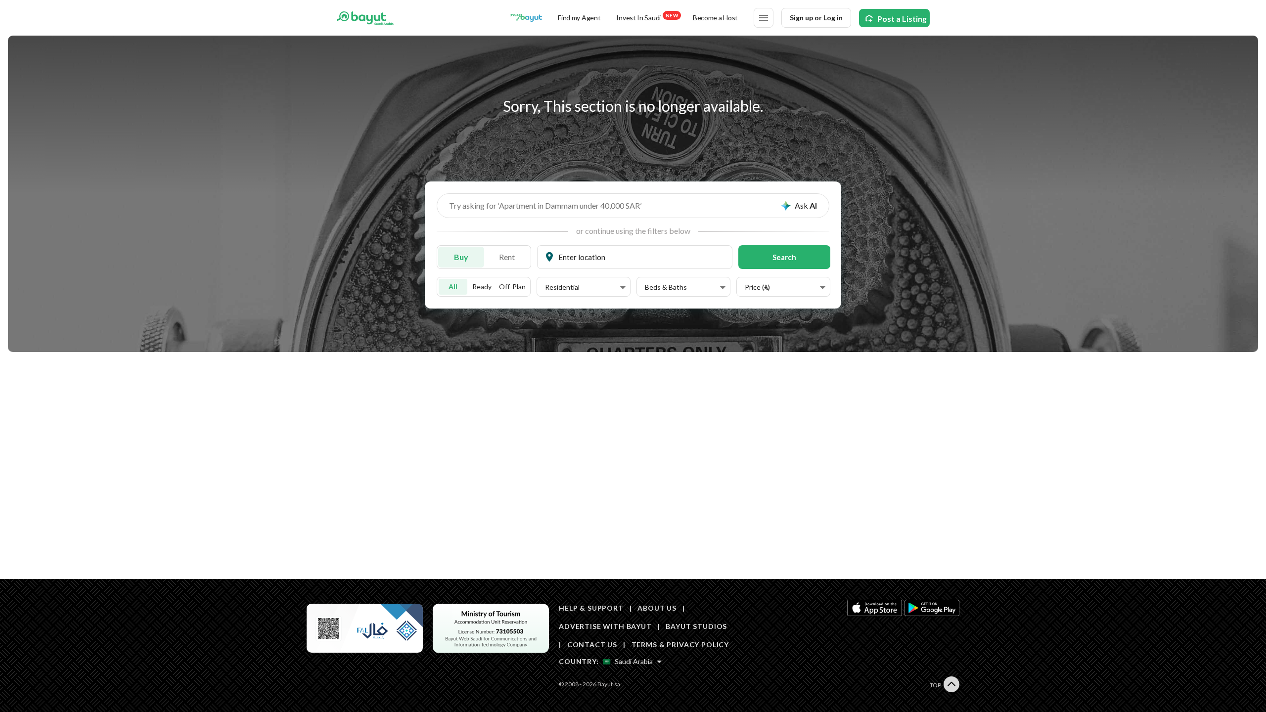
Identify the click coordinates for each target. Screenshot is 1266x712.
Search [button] (784, 257)
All (453, 286)
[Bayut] (365, 18)
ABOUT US (657, 608)
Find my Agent (579, 17)
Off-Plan (512, 286)
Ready (482, 286)
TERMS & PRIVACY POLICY (680, 644)
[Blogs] (526, 18)
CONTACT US (592, 644)
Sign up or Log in (816, 17)
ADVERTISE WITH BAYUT (605, 626)
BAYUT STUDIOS (696, 626)
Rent (507, 257)
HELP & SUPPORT (591, 608)
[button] (585, 287)
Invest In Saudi (647, 17)
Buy (461, 257)
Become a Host (715, 17)
